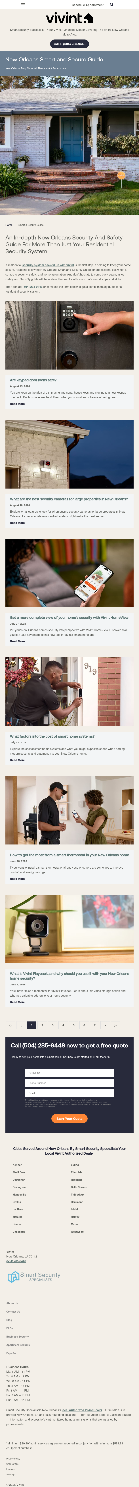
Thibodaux (77, 1194)
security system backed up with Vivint (48, 265)
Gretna (17, 1202)
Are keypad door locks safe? (33, 380)
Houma (17, 1224)
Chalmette (19, 1231)
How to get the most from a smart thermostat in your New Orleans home (69, 855)
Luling (75, 1165)
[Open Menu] (23, 5)
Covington (19, 1187)
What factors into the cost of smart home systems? (52, 737)
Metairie (17, 1217)
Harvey (75, 1217)
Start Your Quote (70, 1118)
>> (115, 1025)
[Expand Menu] (38, 25)
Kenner (17, 1165)
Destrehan (19, 1179)
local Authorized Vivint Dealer (82, 1410)
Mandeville (19, 1194)
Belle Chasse (79, 1187)
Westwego (77, 1231)
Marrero (75, 1224)
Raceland (77, 1179)
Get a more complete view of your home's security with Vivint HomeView (69, 618)
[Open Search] (111, 4)
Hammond (77, 1202)
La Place (18, 1209)
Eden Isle (76, 1172)
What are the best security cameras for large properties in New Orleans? (69, 499)
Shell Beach (20, 1172)
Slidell (75, 1209)
